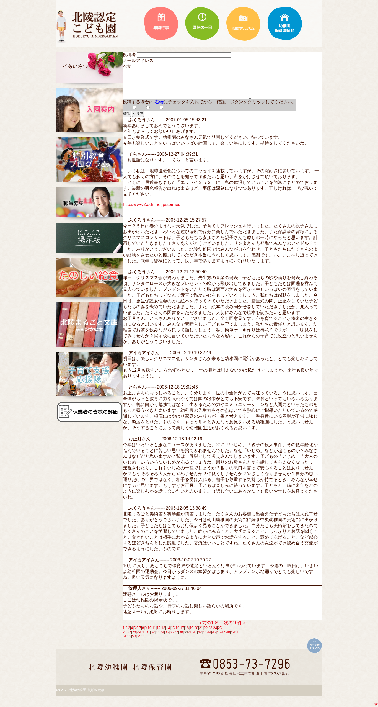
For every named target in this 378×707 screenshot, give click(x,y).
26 (124, 632)
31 (148, 632)
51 (124, 636)
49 (233, 632)
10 (149, 628)
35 (167, 632)
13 (163, 628)
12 (158, 628)
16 (177, 628)
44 (209, 632)
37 (176, 632)
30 (143, 632)
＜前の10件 (209, 622)
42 (200, 632)
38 (181, 632)
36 (172, 632)
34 (162, 632)
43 (204, 632)
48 (228, 632)
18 (187, 628)
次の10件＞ (235, 622)
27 (129, 632)
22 (206, 628)
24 (215, 628)
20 (196, 628)
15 (173, 628)
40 (190, 632)
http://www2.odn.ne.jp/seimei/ (151, 204)
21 (201, 628)
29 (139, 632)
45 (214, 632)
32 (153, 632)
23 (210, 628)
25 (220, 628)
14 (168, 628)
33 (157, 632)
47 (223, 632)
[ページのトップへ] (314, 645)
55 (143, 636)
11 (154, 628)
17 (182, 628)
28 (134, 632)
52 (129, 636)
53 (134, 636)
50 (237, 632)
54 (139, 636)
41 (195, 632)
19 (191, 628)
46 (219, 632)
